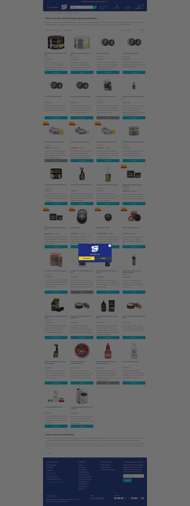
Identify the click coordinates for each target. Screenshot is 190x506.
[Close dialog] (110, 245)
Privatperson (86, 258)
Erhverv (103, 258)
